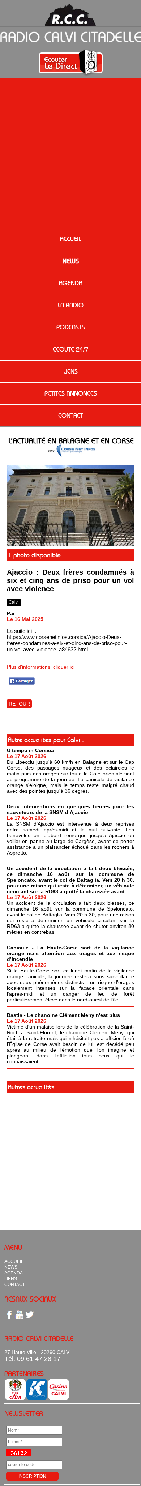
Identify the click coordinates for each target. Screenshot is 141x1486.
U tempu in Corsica (30, 750)
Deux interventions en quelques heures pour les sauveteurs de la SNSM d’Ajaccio (70, 809)
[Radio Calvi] (70, 544)
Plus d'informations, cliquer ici (40, 667)
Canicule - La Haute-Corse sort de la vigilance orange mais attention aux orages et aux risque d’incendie (70, 953)
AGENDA (70, 283)
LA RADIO (71, 305)
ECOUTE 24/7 (71, 349)
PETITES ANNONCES (70, 393)
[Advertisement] (70, 153)
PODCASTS (70, 327)
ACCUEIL (70, 239)
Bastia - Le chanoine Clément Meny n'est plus (63, 1015)
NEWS (71, 261)
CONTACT (70, 416)
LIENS (70, 371)
